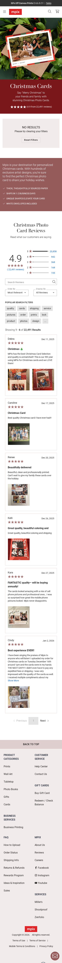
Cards (7, 804)
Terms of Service (37, 940)
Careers (39, 860)
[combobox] (30, 281)
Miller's (38, 901)
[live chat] (55, 956)
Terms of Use (18, 940)
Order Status (11, 852)
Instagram (43, 875)
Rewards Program (14, 875)
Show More (13, 680)
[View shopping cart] (56, 11)
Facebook (43, 867)
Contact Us (41, 774)
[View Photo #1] (19, 379)
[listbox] (31, 314)
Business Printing (13, 827)
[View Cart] (57, 11)
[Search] (49, 11)
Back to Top (31, 744)
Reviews (39, 852)
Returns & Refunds (14, 867)
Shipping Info (11, 860)
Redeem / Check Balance (44, 802)
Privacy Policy (46, 946)
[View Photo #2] (43, 379)
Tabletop (9, 781)
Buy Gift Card (42, 793)
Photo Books (11, 789)
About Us (40, 844)
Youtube (42, 882)
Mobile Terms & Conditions (22, 946)
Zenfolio (39, 917)
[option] (10, 308)
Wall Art (8, 774)
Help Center (41, 766)
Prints (7, 766)
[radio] (45, 721)
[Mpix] (15, 12)
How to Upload (12, 844)
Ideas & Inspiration (14, 882)
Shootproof (41, 909)
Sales (48, 3)
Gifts (6, 796)
